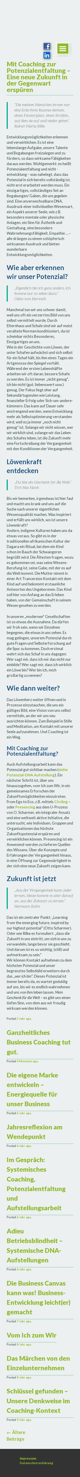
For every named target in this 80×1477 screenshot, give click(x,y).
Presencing (25, 807)
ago (24, 1018)
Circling (61, 801)
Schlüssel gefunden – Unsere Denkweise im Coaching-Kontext (38, 1400)
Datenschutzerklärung (36, 1463)
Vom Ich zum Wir (31, 1335)
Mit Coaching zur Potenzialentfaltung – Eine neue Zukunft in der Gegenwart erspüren (38, 76)
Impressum (28, 1458)
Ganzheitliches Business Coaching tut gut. (39, 1042)
